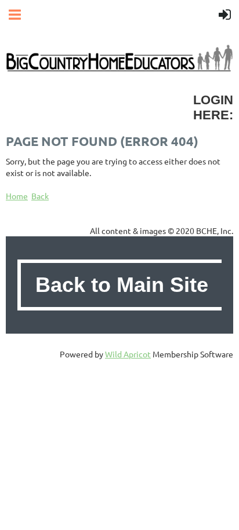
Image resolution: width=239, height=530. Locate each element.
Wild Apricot (128, 354)
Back (40, 196)
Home (17, 196)
